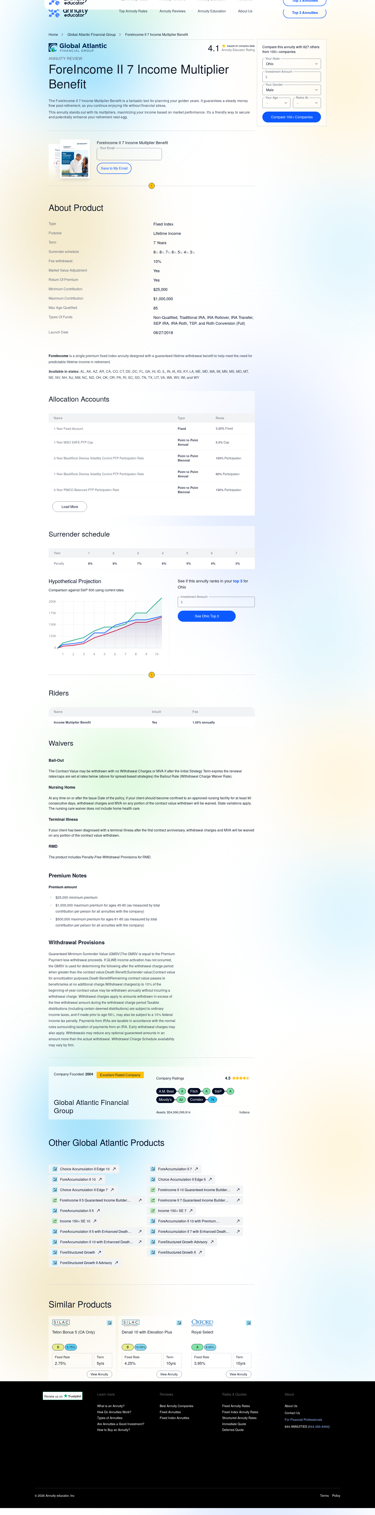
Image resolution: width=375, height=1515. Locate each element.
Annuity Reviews (173, 10)
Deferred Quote (233, 1430)
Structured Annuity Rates (239, 1418)
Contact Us (292, 1413)
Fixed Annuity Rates (236, 1406)
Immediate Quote (234, 1424)
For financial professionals (303, 1419)
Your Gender (274, 84)
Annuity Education (212, 10)
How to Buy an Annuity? (113, 1430)
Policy (336, 1496)
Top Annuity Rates (133, 10)
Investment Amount (194, 597)
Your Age (271, 98)
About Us (245, 10)
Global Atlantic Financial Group (91, 34)
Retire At (302, 98)
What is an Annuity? (111, 1406)
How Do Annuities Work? (114, 1412)
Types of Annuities (109, 1418)
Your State (272, 58)
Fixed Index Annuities (174, 1418)
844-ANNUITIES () (307, 1426)
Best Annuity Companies (176, 1406)
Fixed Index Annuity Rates (240, 1412)
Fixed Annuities (170, 1412)
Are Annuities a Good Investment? (120, 1424)
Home (53, 34)
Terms (324, 1496)
